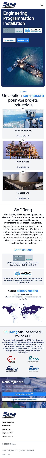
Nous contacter (7, 436)
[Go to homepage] (9, 5)
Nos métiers (9, 40)
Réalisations (23, 40)
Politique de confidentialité (25, 450)
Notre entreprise (8, 422)
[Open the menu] (42, 4)
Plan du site (6, 454)
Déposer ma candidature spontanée (24, 400)
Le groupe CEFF (7, 433)
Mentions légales (8, 450)
